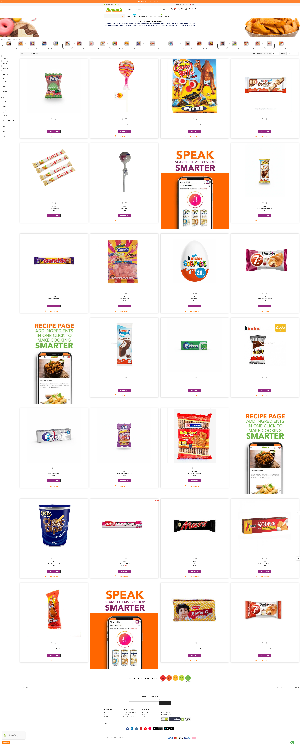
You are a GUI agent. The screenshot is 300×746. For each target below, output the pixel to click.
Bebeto (4, 86)
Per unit (5, 101)
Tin (4, 126)
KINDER (264, 122)
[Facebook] (127, 728)
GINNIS (124, 296)
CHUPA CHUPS (124, 122)
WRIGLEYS (194, 381)
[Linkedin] (132, 728)
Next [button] (298, 46)
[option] (150, 1)
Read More (150, 29)
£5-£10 (4, 112)
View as (23, 53)
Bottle (4, 129)
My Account (191, 10)
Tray (4, 131)
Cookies (5, 66)
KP (53, 561)
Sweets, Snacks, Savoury (14, 39)
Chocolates (6, 56)
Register (194, 8)
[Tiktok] (149, 728)
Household (5, 68)
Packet (4, 136)
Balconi (5, 83)
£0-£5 (4, 110)
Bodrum (5, 88)
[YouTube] (145, 728)
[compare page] (298, 512)
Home (5, 39)
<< (2, 39)
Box (4, 134)
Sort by (283, 53)
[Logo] (114, 10)
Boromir (5, 91)
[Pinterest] (141, 728)
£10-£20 (5, 115)
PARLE (194, 646)
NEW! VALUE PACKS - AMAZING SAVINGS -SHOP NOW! (150, 1)
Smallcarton (6, 124)
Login (189, 8)
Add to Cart (54, 131)
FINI (54, 122)
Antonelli (5, 81)
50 (292, 687)
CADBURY (54, 296)
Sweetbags (6, 61)
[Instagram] (136, 728)
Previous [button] (2, 46)
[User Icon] (186, 9)
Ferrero (54, 206)
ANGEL (124, 206)
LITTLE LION (194, 471)
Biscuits (5, 63)
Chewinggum (6, 58)
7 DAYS (264, 296)
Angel (4, 78)
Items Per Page (267, 53)
